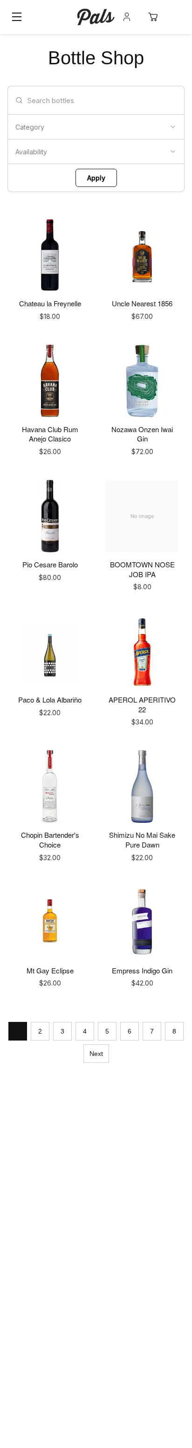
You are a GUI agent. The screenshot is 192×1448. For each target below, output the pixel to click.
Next (96, 1053)
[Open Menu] (16, 16)
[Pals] (96, 16)
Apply (96, 178)
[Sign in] (126, 16)
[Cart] (153, 16)
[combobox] (96, 127)
